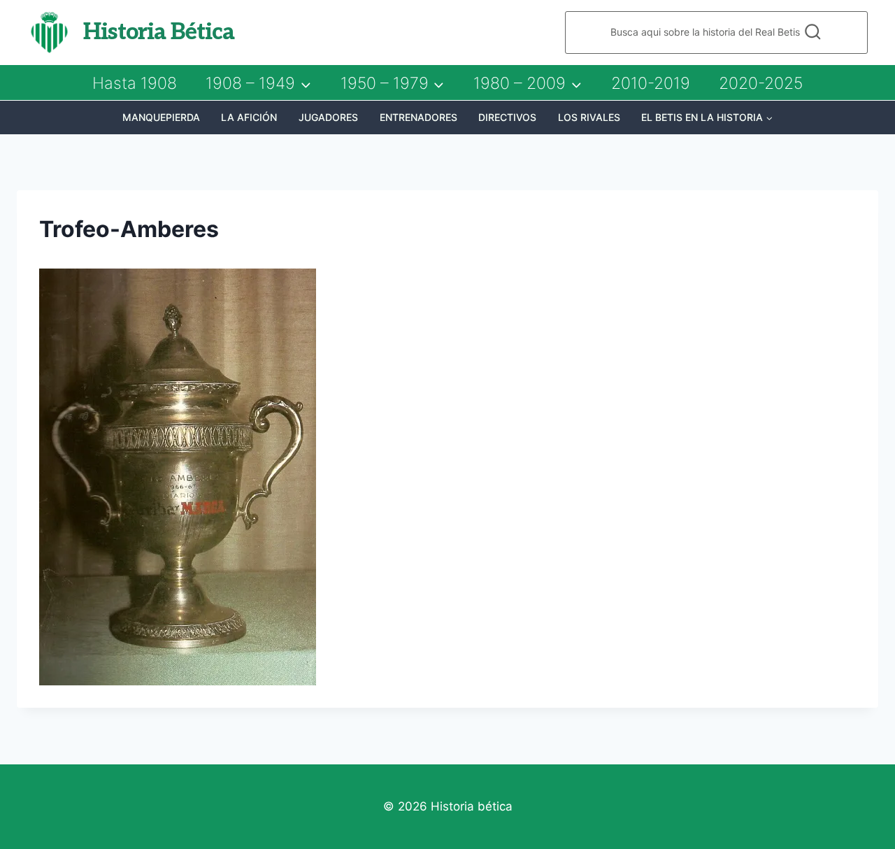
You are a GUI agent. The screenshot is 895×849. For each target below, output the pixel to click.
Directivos (507, 117)
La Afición (249, 117)
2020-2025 (761, 83)
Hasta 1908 (134, 83)
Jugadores (328, 117)
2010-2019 (650, 83)
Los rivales (589, 117)
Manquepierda (161, 117)
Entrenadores (418, 117)
